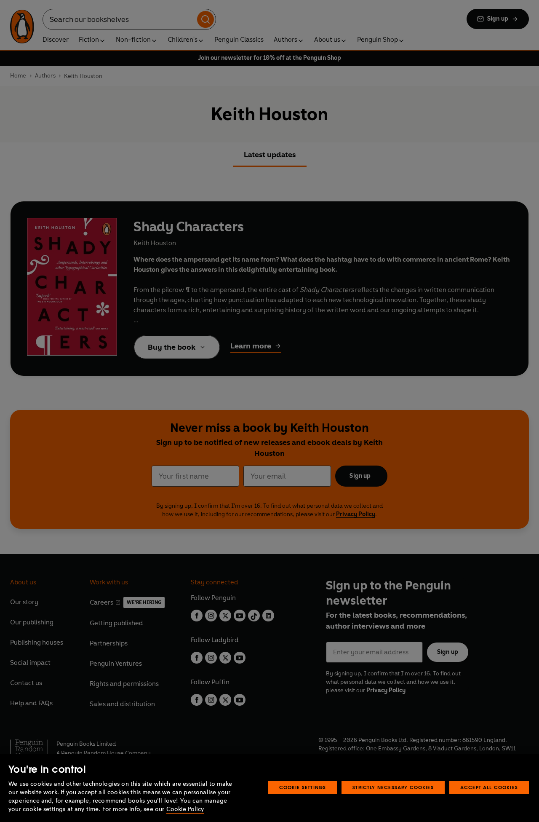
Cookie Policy (185, 809)
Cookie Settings (302, 787)
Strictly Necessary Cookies (393, 787)
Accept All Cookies (489, 787)
